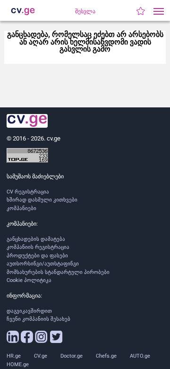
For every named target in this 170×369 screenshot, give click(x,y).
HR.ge (14, 356)
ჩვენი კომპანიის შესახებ (38, 319)
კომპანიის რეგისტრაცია (38, 247)
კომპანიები (21, 208)
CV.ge (40, 356)
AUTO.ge (140, 356)
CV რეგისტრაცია (28, 192)
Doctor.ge (71, 356)
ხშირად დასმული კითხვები (42, 200)
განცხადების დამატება (36, 239)
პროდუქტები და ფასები (37, 256)
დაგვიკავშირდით (29, 311)
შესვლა (85, 11)
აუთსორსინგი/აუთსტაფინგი (43, 264)
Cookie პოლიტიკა (29, 280)
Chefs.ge (106, 356)
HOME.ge (18, 364)
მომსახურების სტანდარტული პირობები (58, 272)
